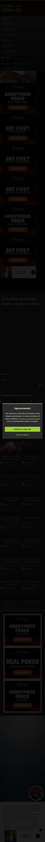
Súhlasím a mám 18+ (22, 429)
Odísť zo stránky (22, 435)
